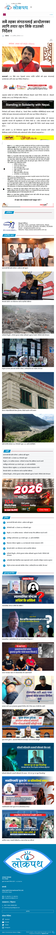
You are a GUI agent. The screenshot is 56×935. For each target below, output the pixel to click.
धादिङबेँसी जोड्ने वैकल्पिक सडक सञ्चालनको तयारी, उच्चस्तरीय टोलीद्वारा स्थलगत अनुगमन (29, 560)
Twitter (7, 925)
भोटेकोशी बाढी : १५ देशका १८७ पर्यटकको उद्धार (15, 458)
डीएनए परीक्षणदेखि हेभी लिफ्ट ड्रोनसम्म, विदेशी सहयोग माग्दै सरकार (19, 410)
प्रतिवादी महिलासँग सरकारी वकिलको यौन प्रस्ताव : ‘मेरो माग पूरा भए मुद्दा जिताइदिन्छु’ (23, 773)
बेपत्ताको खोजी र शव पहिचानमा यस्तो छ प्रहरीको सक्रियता (16, 301)
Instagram (7, 927)
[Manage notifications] (53, 932)
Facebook (7, 919)
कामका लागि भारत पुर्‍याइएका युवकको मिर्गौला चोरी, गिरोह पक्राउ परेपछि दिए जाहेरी (23, 706)
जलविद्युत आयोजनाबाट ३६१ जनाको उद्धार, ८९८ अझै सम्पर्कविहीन (19, 464)
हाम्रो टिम (28, 911)
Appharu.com (45, 933)
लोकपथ (7, 36)
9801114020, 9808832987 (10, 905)
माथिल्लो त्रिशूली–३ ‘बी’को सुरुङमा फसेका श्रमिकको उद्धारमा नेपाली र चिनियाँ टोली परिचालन (25, 335)
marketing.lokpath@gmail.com (12, 908)
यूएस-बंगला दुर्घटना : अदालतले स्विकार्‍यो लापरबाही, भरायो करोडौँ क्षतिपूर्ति (21, 740)
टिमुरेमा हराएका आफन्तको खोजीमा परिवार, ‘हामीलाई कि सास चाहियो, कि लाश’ (22, 368)
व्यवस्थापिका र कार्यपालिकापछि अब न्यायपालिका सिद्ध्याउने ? (17, 639)
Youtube (7, 922)
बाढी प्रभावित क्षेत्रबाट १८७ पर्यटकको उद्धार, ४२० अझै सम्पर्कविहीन (18, 444)
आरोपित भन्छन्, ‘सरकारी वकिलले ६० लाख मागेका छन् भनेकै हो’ (18, 840)
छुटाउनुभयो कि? (9, 573)
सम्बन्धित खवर (9, 235)
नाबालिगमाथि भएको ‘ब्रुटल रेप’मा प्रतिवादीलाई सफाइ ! (16, 807)
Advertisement (9, 932)
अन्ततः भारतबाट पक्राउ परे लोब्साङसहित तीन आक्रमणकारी (17, 673)
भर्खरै (7, 451)
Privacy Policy (19, 932)
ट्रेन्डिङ (6, 518)
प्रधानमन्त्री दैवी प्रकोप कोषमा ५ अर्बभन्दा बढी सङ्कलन (15, 268)
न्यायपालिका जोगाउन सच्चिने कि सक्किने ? (12, 606)
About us (3, 932)
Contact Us (15, 932)
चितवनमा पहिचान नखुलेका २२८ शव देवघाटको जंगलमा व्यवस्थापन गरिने (21, 467)
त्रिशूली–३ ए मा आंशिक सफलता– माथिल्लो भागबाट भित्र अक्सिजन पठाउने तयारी (23, 461)
